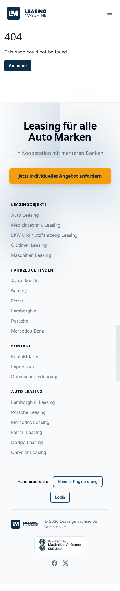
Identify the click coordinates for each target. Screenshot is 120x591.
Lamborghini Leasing (33, 402)
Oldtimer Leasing (29, 245)
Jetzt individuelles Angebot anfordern (60, 176)
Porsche (19, 321)
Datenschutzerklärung (34, 376)
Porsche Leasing (28, 412)
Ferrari (18, 301)
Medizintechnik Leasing (36, 225)
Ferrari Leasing (26, 432)
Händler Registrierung (78, 481)
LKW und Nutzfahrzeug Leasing (44, 235)
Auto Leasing (25, 215)
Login (60, 497)
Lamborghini (24, 311)
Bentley (19, 291)
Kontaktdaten (25, 356)
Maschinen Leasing (31, 255)
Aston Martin (25, 281)
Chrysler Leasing (28, 452)
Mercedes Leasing (30, 422)
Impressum (22, 366)
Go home (18, 65)
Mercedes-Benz (27, 331)
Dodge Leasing (27, 442)
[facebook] (54, 563)
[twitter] (65, 563)
